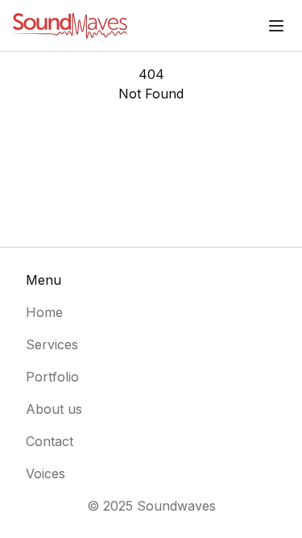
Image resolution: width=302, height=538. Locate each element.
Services (52, 344)
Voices (45, 473)
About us (54, 409)
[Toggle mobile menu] (276, 26)
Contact (49, 441)
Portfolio (52, 377)
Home (44, 312)
